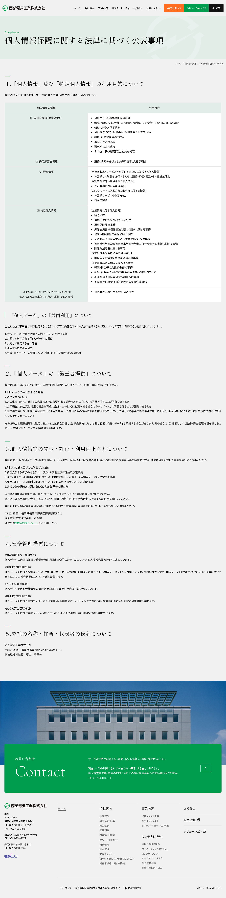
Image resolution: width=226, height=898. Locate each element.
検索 (217, 8)
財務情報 (104, 844)
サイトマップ (65, 888)
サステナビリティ (120, 8)
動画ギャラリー (107, 854)
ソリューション (194, 8)
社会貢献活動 (149, 863)
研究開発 (104, 830)
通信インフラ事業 (150, 816)
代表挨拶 (104, 816)
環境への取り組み (151, 844)
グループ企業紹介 (109, 839)
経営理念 (104, 825)
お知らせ (137, 8)
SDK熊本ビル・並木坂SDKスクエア (117, 858)
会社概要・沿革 (107, 820)
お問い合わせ (153, 8)
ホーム (77, 8)
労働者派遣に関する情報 (112, 863)
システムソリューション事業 (155, 825)
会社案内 (89, 8)
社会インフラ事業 (150, 820)
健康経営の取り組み (152, 867)
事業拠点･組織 (107, 835)
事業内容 (103, 8)
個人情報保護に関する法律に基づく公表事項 (97, 888)
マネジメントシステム (152, 858)
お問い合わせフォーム (26, 523)
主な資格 (104, 849)
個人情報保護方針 (132, 888)
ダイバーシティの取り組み (154, 848)
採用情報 (172, 8)
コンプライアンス (150, 853)
